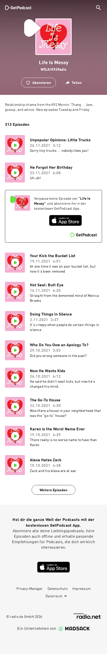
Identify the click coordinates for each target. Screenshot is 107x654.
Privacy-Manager (29, 589)
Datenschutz (57, 589)
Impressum (81, 589)
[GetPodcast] (18, 7)
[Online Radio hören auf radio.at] (87, 616)
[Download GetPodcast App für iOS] (65, 220)
